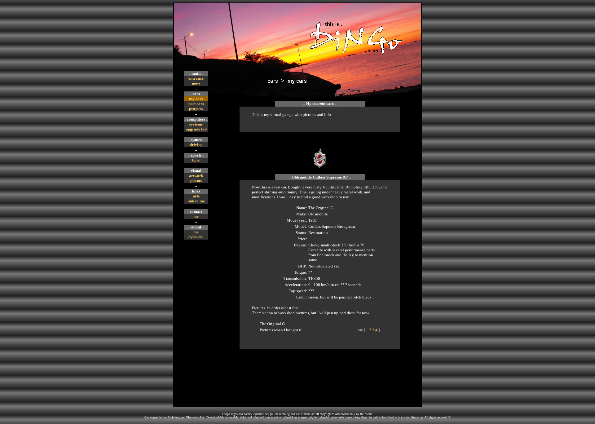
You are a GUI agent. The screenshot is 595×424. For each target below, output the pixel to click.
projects (196, 108)
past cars (196, 103)
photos (196, 180)
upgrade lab (196, 129)
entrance (196, 78)
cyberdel (196, 237)
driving (196, 144)
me (196, 216)
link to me (196, 201)
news (196, 83)
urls (196, 196)
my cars (196, 98)
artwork (196, 175)
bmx (196, 160)
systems (196, 124)
